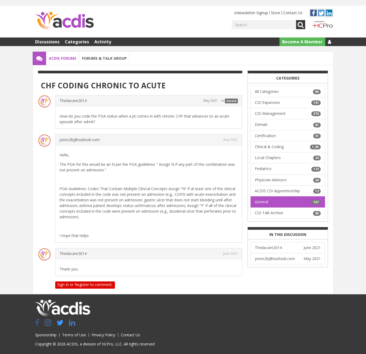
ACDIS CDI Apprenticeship (287, 190)
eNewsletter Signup (251, 12)
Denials (287, 124)
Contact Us (292, 12)
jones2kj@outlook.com (79, 139)
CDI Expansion (287, 102)
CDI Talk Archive (287, 212)
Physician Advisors (287, 179)
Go (300, 24)
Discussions (47, 42)
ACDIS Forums (62, 58)
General (231, 101)
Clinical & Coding (287, 146)
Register (82, 284)
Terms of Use (74, 334)
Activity (102, 42)
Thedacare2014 (73, 100)
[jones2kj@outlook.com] (46, 140)
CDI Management (287, 113)
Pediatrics (287, 168)
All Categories (287, 91)
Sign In (63, 284)
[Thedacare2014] (46, 101)
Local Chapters (287, 157)
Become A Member (302, 42)
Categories (77, 42)
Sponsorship (46, 334)
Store (275, 12)
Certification (287, 135)
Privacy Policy (103, 334)
